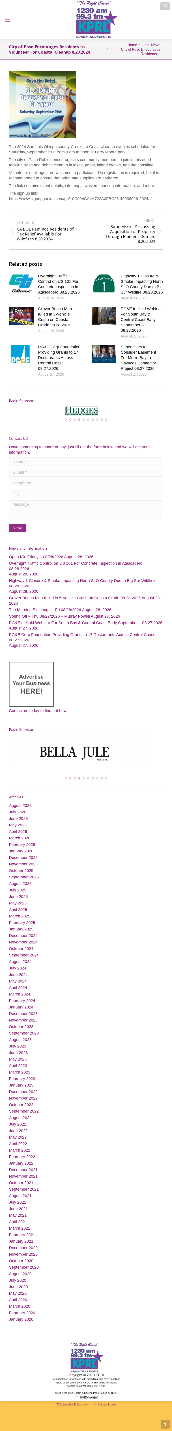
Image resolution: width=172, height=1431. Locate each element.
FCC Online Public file (97, 1386)
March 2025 (19, 920)
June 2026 (18, 822)
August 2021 (20, 1200)
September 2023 (24, 1037)
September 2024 (24, 959)
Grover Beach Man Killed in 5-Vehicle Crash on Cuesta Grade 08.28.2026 (55, 317)
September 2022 (24, 1115)
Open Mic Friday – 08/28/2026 (36, 560)
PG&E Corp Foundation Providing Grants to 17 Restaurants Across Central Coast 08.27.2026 (59, 358)
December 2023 (23, 1017)
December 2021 (23, 1174)
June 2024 (18, 978)
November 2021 (23, 1180)
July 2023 (17, 1050)
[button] (66, 423)
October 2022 (21, 1108)
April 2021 (18, 1226)
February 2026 (22, 848)
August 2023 (20, 1043)
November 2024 (23, 946)
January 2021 (21, 1245)
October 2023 (21, 1030)
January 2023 (21, 1089)
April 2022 (18, 1148)
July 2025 (17, 894)
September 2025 (24, 881)
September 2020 (24, 1271)
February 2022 (22, 1161)
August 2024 (20, 965)
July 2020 (17, 1284)
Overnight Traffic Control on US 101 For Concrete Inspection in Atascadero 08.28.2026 (59, 284)
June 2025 (18, 900)
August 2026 (20, 809)
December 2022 (23, 1095)
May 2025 (18, 907)
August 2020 (20, 1278)
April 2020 (18, 1304)
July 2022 (17, 1128)
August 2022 (20, 1122)
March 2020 (19, 1310)
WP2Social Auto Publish (69, 1408)
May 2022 (18, 1141)
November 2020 (23, 1258)
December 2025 (23, 861)
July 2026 (17, 816)
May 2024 (18, 985)
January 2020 (21, 1323)
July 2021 (17, 1206)
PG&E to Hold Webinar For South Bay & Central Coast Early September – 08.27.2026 (141, 320)
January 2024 (21, 1011)
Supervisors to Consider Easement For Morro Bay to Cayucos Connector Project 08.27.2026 (138, 358)
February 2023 (22, 1082)
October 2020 (21, 1265)
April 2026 (18, 835)
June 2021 (18, 1213)
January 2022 (21, 1167)
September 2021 (24, 1193)
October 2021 (21, 1187)
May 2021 (18, 1219)
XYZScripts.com (107, 1408)
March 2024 (19, 998)
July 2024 (17, 972)
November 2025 (23, 868)
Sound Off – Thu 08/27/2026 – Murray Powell (49, 619)
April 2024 (18, 991)
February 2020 (22, 1317)
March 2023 (19, 1076)
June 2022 (18, 1135)
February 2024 (22, 1004)
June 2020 (18, 1291)
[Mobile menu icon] (165, 6)
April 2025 (18, 913)
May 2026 (18, 829)
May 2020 (18, 1297)
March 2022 (19, 1154)
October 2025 (21, 874)
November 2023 (23, 1024)
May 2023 (18, 1063)
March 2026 (19, 842)
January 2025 (21, 933)
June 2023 (18, 1056)
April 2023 (18, 1069)
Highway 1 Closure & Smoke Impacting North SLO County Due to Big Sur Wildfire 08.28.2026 (142, 284)
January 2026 (21, 855)
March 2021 (19, 1232)
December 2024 (23, 939)
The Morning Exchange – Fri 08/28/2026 (45, 613)
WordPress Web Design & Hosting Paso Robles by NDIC (86, 1397)
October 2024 (21, 952)
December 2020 (23, 1252)
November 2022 (23, 1102)
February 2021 (22, 1239)
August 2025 (20, 887)
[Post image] (21, 283)
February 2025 (22, 926)
